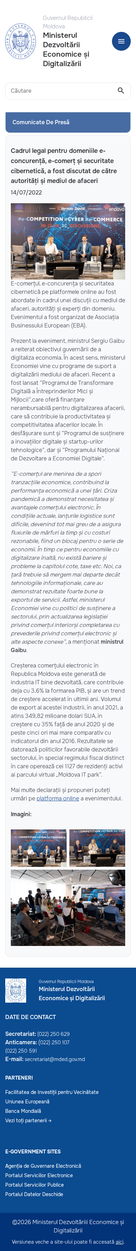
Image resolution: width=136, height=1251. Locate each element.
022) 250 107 (54, 1042)
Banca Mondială (23, 1111)
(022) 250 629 (53, 1034)
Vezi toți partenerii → (28, 1120)
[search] (121, 91)
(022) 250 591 (21, 1051)
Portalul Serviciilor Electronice (39, 1175)
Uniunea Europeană (27, 1101)
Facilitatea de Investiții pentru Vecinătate (52, 1092)
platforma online (58, 798)
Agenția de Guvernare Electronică (43, 1166)
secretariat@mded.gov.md (55, 1059)
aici (119, 1242)
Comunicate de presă (41, 122)
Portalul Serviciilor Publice (34, 1185)
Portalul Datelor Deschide (34, 1194)
